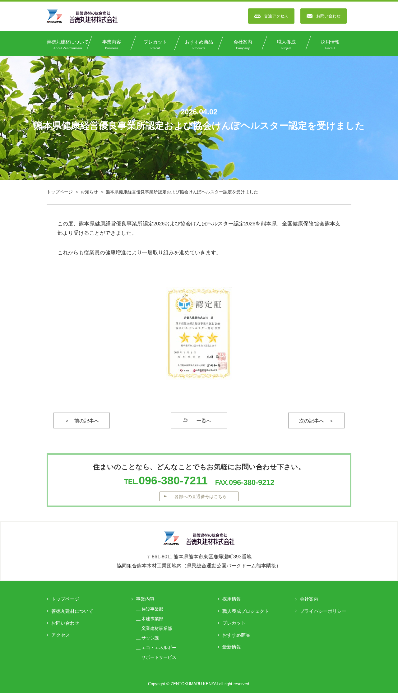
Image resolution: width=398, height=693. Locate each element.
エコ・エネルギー (158, 647)
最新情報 (231, 646)
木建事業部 (152, 618)
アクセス (60, 635)
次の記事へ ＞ (316, 420)
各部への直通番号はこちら (200, 496)
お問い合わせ (65, 623)
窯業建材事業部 (156, 628)
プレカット (155, 44)
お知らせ (89, 191)
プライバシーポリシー (323, 611)
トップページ (60, 191)
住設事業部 (152, 609)
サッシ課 (150, 637)
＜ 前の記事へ (81, 420)
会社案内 (243, 44)
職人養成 (286, 44)
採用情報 (330, 44)
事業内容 (111, 44)
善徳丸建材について (68, 44)
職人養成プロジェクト (245, 611)
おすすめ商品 (199, 44)
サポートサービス (158, 657)
